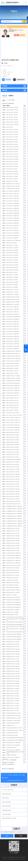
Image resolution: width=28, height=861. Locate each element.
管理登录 (16, 859)
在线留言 (10, 95)
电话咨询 (25, 350)
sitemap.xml (22, 859)
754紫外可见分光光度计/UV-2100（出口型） (17, 780)
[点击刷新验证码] (16, 828)
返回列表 (6, 777)
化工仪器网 (10, 859)
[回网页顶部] (26, 346)
